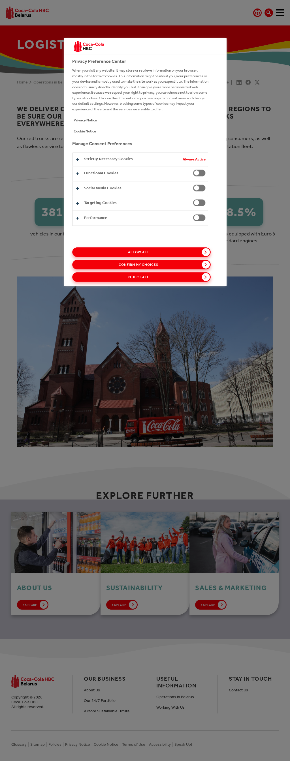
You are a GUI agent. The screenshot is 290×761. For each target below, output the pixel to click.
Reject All (138, 277)
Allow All (138, 252)
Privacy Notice (85, 120)
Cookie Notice (85, 131)
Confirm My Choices (138, 265)
